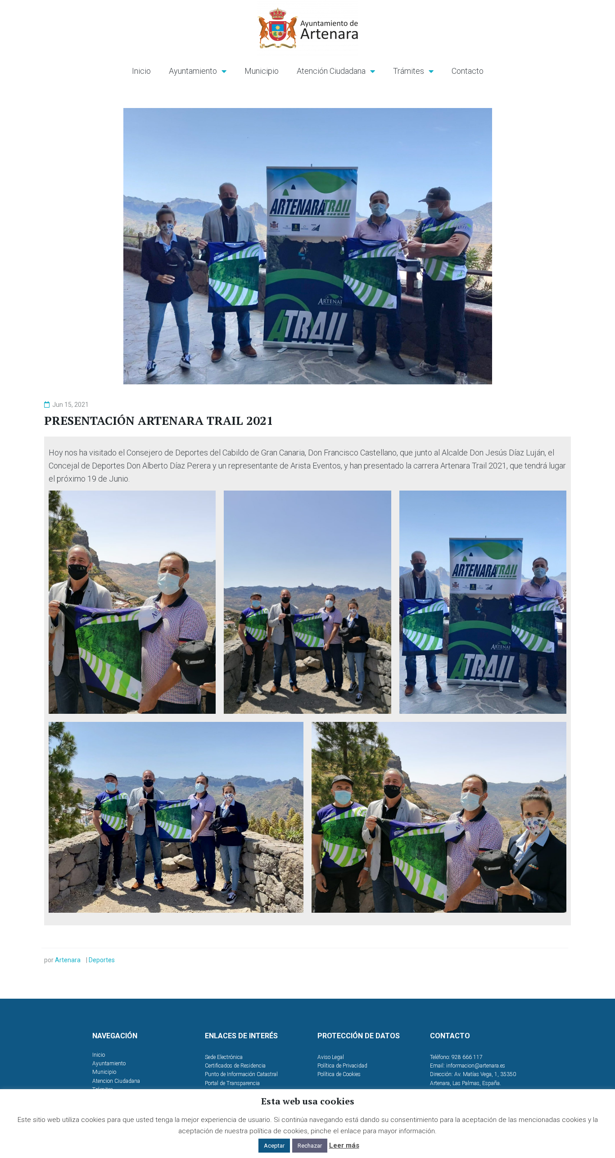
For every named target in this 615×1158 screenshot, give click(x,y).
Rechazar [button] (310, 1145)
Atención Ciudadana (331, 71)
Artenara (68, 960)
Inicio (141, 71)
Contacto (468, 71)
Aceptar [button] (274, 1145)
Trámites (408, 71)
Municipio (261, 71)
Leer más (344, 1145)
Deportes (102, 960)
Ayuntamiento (193, 71)
